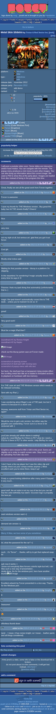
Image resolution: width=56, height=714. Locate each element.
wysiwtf (49, 519)
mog (15, 15)
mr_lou (49, 609)
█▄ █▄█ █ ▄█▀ (11, 122)
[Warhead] (54, 538)
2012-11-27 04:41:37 (38, 264)
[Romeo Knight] (3, 133)
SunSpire (48, 474)
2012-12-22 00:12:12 (39, 509)
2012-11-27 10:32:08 (35, 283)
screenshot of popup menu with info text (18, 366)
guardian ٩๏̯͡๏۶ (46, 619)
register (51, 686)
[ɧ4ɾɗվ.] (54, 445)
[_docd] (54, 223)
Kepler (7, 131)
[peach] (54, 500)
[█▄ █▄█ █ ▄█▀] (3, 122)
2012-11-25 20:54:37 (38, 202)
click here (31, 667)
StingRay (48, 590)
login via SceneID (32, 681)
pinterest (28, 155)
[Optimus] (54, 254)
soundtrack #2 (49, 112)
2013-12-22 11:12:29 (34, 559)
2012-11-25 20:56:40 (36, 214)
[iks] (54, 245)
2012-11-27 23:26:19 (33, 335)
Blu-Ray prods (6, 650)
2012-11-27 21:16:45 (37, 316)
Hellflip (7, 125)
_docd (49, 223)
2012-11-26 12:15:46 (34, 254)
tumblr (35, 155)
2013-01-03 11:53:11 (35, 519)
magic (49, 214)
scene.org (52, 704)
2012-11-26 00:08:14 (39, 245)
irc (51, 707)
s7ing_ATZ (48, 486)
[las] (54, 509)
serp (50, 264)
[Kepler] (3, 131)
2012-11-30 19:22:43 (37, 431)
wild (17, 79)
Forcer (7, 128)
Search (17, 22)
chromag (48, 417)
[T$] (54, 528)
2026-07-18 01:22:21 (31, 628)
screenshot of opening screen (14, 361)
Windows (19, 71)
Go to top (28, 698)
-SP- (50, 202)
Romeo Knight (11, 133)
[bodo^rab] (54, 326)
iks (51, 245)
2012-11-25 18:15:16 (28, 183)
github (52, 709)
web (51, 32)
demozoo (51, 107)
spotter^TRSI (10, 136)
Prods (12, 20)
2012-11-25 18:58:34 (33, 192)
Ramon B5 (48, 192)
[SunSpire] (54, 474)
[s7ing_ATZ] (54, 486)
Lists (51, 20)
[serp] (54, 264)
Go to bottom (28, 27)
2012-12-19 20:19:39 (33, 486)
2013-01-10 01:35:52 (39, 528)
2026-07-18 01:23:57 (31, 640)
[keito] (54, 431)
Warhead (48, 538)
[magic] (54, 214)
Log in (5, 20)
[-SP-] (54, 202)
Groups (20, 20)
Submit (37, 22)
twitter (21, 155)
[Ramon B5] (54, 192)
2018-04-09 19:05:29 (36, 609)
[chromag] (54, 417)
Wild (17, 74)
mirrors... (51, 119)
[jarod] (54, 233)
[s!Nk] (54, 316)
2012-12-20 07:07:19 (36, 500)
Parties (29, 20)
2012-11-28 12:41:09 (28, 381)
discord (43, 707)
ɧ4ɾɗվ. (49, 445)
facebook (14, 155)
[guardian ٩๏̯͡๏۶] (54, 619)
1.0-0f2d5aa (14, 704)
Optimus (48, 254)
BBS (25, 22)
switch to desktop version (28, 702)
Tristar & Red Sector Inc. (37, 32)
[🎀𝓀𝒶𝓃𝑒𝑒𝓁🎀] (54, 628)
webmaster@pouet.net (38, 709)
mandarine (50, 15)
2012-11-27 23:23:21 (34, 326)
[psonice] (54, 283)
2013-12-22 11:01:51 (35, 547)
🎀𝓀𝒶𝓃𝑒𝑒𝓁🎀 (47, 628)
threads (48, 155)
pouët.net (4, 704)
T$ (51, 528)
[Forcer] (3, 128)
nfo (53, 36)
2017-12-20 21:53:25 (36, 600)
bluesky (41, 155)
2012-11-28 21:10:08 (36, 397)
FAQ (30, 22)
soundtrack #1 (49, 109)
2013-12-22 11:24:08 (35, 578)
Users (36, 20)
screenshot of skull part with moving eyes (19, 364)
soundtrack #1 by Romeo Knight (15, 340)
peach (49, 500)
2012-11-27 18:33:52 (35, 307)
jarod (50, 233)
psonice (49, 283)
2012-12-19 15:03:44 (34, 474)
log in (43, 686)
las (51, 509)
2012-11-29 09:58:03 (34, 417)
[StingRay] (54, 590)
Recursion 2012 (20, 85)
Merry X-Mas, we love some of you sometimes (21, 533)
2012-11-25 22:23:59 (36, 223)
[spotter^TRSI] (3, 136)
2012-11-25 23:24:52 (37, 233)
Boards (44, 20)
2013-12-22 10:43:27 (34, 538)
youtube (51, 116)
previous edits (28, 669)
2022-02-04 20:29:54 (29, 619)
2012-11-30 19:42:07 (36, 459)
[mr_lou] (54, 609)
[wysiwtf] (54, 519)
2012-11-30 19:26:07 (36, 445)
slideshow (19, 77)
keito (50, 431)
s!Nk (50, 316)
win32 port (50, 114)
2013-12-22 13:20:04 (34, 590)
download (50, 104)
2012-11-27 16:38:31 (36, 295)
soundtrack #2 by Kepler (11, 342)
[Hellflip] (3, 125)
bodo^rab (48, 326)
